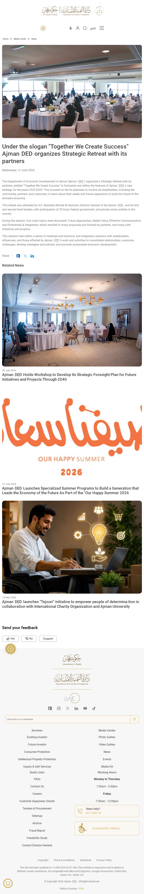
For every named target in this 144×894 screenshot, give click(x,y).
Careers (37, 793)
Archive (37, 823)
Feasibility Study (37, 838)
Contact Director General (37, 845)
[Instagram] (59, 708)
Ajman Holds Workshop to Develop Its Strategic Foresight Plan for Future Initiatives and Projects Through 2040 (69, 376)
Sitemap (37, 816)
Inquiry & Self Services (37, 766)
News (34, 39)
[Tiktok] (94, 708)
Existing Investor (37, 737)
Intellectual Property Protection (37, 759)
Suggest (48, 638)
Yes (12, 638)
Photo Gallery (107, 737)
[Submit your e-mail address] (134, 719)
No (31, 638)
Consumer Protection (37, 752)
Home (5, 39)
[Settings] (70, 28)
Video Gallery (107, 744)
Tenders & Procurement (37, 808)
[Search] (84, 28)
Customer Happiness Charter (37, 801)
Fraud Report (37, 830)
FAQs (37, 779)
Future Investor (37, 744)
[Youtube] (85, 708)
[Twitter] (67, 708)
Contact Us (37, 786)
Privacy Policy (104, 860)
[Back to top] (10, 649)
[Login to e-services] (77, 28)
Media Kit (107, 766)
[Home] (43, 28)
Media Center (20, 39)
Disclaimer (85, 860)
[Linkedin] (76, 708)
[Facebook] (50, 708)
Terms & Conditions (64, 860)
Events (107, 759)
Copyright (43, 860)
